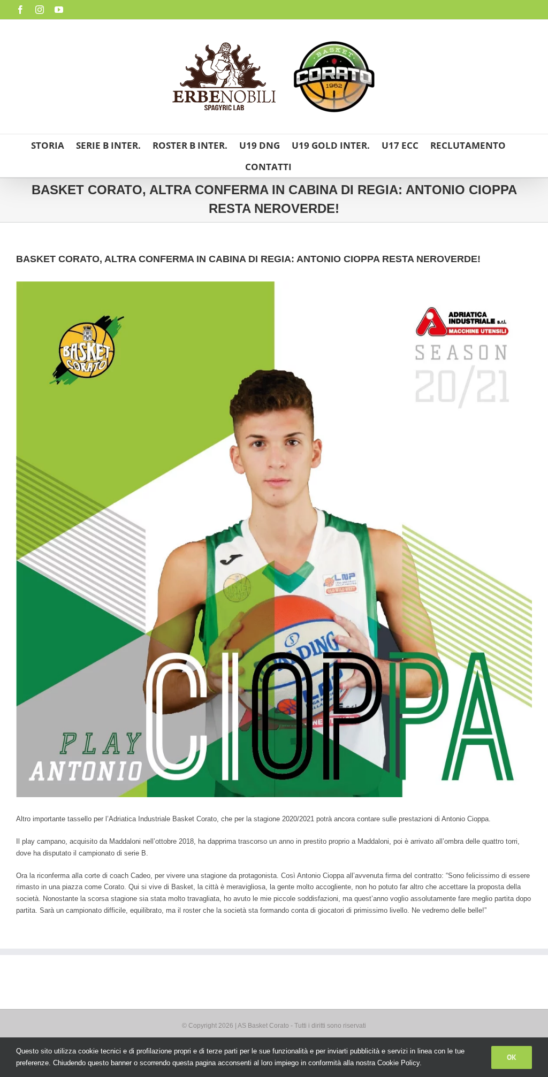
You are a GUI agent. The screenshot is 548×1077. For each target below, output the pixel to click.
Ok (511, 1057)
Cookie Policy (398, 1063)
